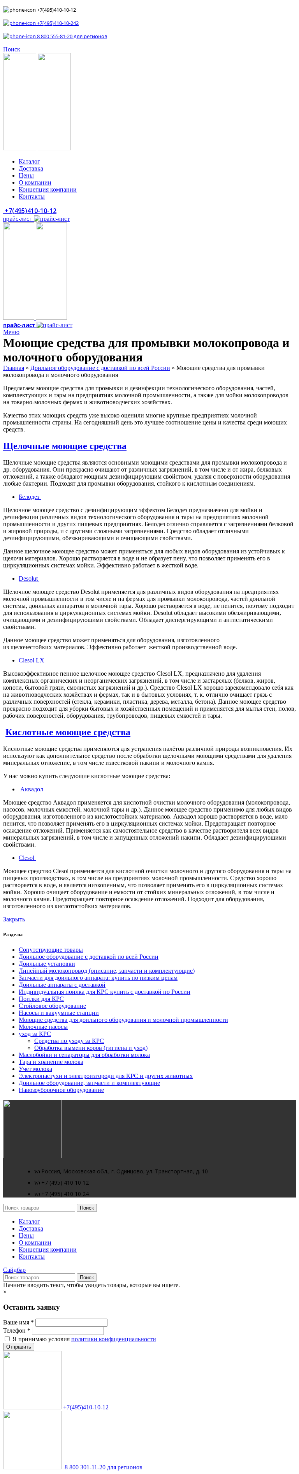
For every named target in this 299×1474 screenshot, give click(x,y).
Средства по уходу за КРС (69, 1040)
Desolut (29, 578)
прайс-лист (18, 218)
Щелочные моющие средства (65, 446)
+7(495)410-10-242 (57, 22)
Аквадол (32, 789)
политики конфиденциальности (113, 1339)
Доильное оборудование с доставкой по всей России (100, 368)
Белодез (30, 496)
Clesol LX (32, 660)
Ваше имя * (18, 1322)
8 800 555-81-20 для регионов (71, 36)
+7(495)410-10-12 (29, 210)
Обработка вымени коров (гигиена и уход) (91, 1047)
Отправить (18, 1347)
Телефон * (16, 1330)
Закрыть (14, 919)
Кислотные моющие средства (67, 732)
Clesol (27, 857)
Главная (13, 368)
